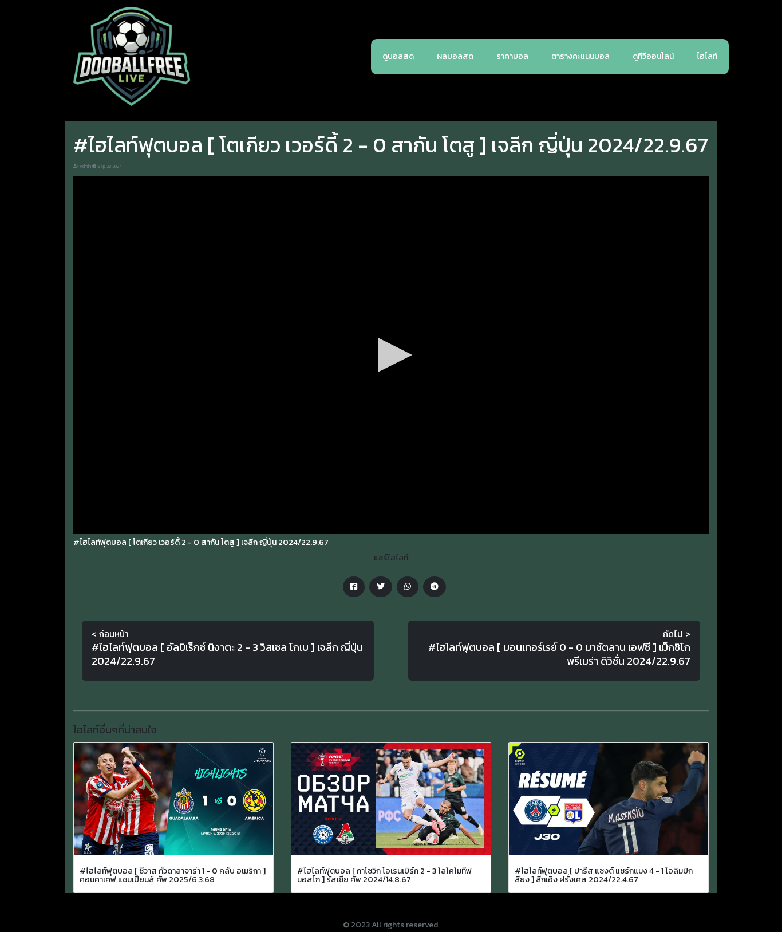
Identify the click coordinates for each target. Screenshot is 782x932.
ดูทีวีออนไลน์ (653, 56)
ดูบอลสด (398, 56)
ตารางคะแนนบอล (580, 56)
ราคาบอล (512, 56)
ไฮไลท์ (707, 56)
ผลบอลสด (455, 56)
